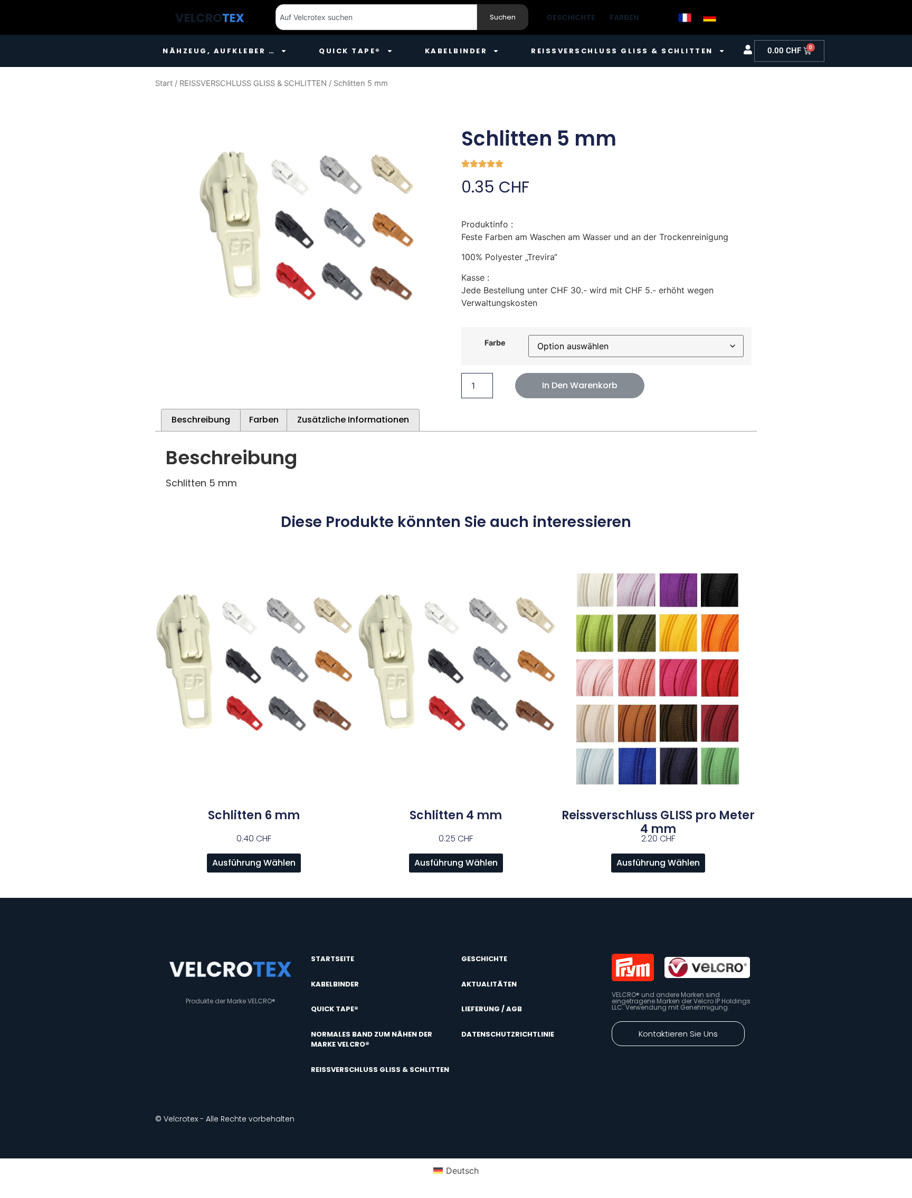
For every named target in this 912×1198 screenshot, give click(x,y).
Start (164, 83)
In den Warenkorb (580, 385)
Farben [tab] (264, 420)
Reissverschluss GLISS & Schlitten (622, 51)
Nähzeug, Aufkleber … (219, 51)
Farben (624, 17)
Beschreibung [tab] (201, 420)
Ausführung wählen (254, 863)
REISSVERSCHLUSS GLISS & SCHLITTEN (253, 83)
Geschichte (570, 17)
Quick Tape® (350, 51)
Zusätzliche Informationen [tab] (353, 420)
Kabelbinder (456, 51)
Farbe (495, 343)
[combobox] (376, 17)
